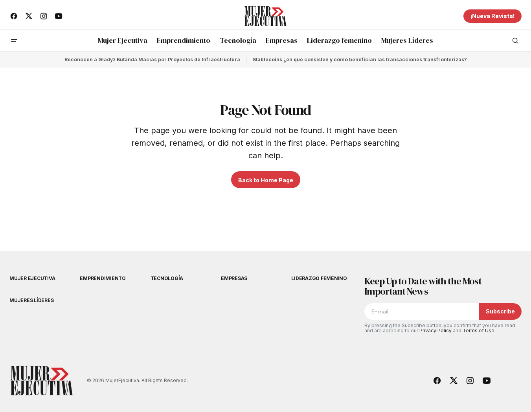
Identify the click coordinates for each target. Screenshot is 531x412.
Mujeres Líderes (31, 300)
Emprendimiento (103, 278)
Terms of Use (478, 330)
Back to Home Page (265, 180)
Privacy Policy (435, 330)
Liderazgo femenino (319, 278)
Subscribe (500, 311)
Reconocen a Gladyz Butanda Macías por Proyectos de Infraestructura (152, 59)
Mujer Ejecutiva (32, 278)
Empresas (234, 278)
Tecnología (167, 278)
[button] (14, 40)
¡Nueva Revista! (492, 16)
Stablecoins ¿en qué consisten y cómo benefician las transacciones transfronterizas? (360, 59)
